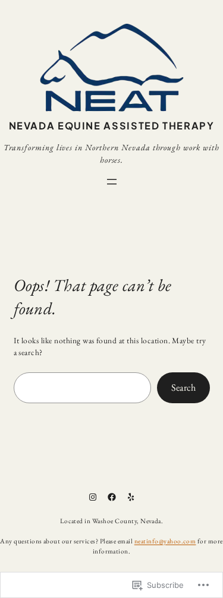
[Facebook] (112, 497)
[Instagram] (93, 497)
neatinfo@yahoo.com (165, 541)
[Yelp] (131, 497)
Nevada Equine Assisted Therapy (112, 125)
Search (183, 387)
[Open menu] (112, 182)
